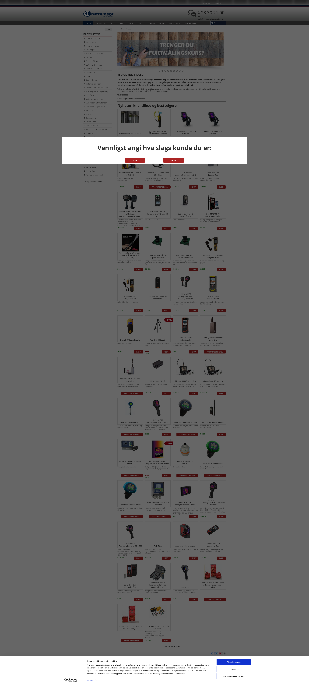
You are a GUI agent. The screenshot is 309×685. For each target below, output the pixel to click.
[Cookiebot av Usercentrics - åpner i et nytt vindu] (70, 680)
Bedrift (173, 160)
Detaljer (90, 680)
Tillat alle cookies (234, 662)
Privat (135, 160)
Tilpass (232, 669)
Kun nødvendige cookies (233, 676)
